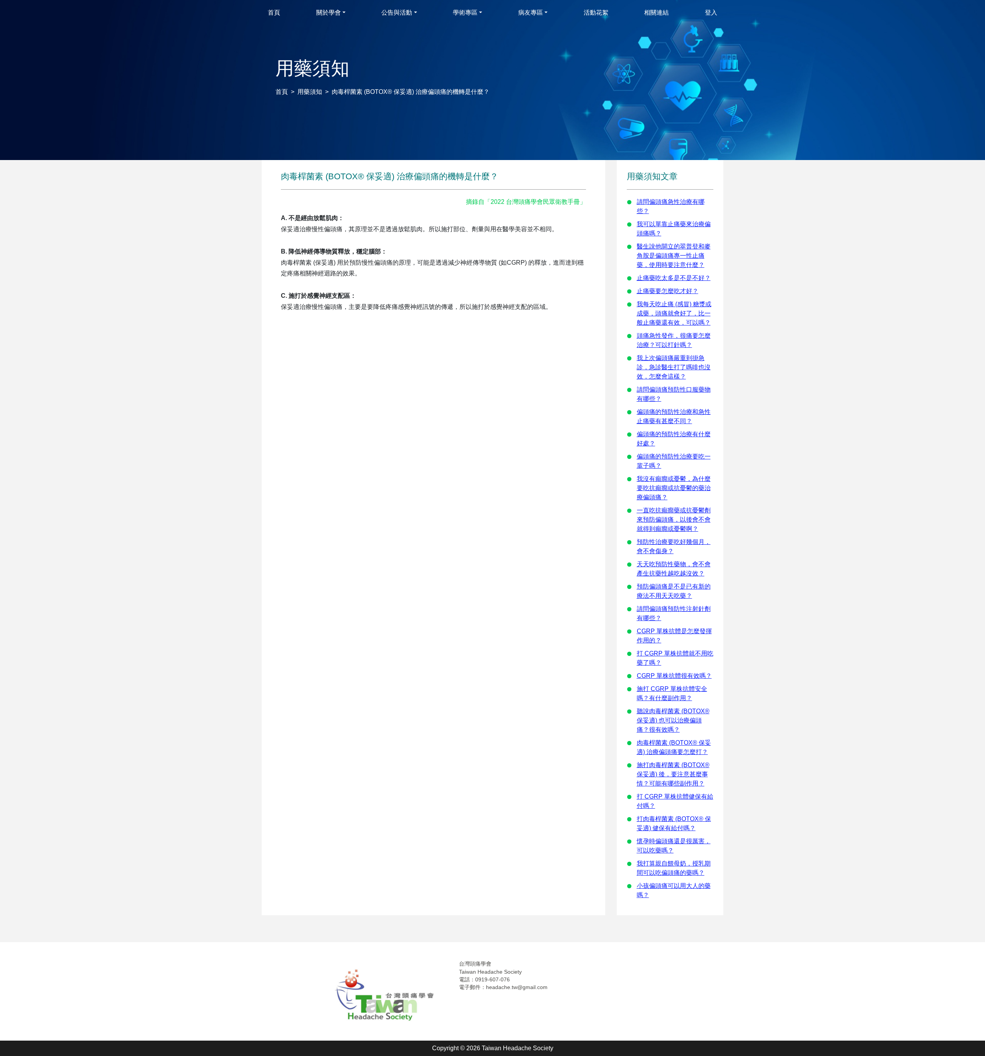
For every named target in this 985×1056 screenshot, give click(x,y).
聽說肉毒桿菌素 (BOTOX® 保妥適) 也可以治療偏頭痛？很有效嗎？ (673, 720)
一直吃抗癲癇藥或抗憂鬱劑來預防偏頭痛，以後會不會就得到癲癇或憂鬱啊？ (674, 519)
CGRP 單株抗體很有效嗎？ (674, 675)
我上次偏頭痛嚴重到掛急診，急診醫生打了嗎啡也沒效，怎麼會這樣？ (674, 367)
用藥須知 (309, 91)
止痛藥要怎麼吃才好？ (667, 291)
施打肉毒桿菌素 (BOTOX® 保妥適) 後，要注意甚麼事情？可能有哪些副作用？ (673, 774)
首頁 (281, 91)
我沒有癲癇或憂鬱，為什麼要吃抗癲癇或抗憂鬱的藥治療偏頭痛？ (674, 487)
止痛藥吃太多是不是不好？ (674, 278)
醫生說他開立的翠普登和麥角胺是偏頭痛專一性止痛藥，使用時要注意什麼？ (674, 255)
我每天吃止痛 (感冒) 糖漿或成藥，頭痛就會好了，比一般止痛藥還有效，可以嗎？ (674, 313)
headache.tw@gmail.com (517, 987)
